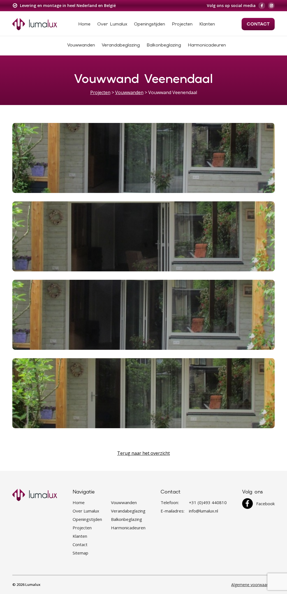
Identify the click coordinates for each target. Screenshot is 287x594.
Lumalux (32, 584)
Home (84, 24)
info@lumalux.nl (203, 511)
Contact (258, 24)
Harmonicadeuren (207, 45)
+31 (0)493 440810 (208, 502)
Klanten (207, 24)
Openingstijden (149, 24)
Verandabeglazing (121, 45)
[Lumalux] (34, 23)
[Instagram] (271, 5)
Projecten (182, 24)
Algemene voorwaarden (253, 584)
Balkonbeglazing (164, 45)
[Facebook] (261, 5)
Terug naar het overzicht (143, 453)
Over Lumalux (112, 24)
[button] (143, 158)
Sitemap (80, 553)
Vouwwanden (81, 45)
